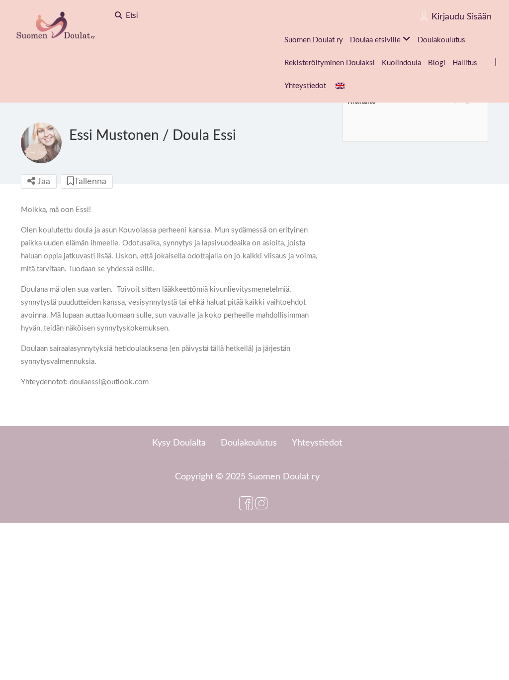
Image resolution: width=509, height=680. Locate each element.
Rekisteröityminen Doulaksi (329, 63)
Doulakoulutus (441, 40)
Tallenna (90, 181)
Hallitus (464, 63)
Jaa (42, 181)
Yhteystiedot (305, 86)
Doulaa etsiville (375, 40)
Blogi (436, 63)
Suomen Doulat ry (313, 40)
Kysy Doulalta (179, 443)
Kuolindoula (401, 63)
